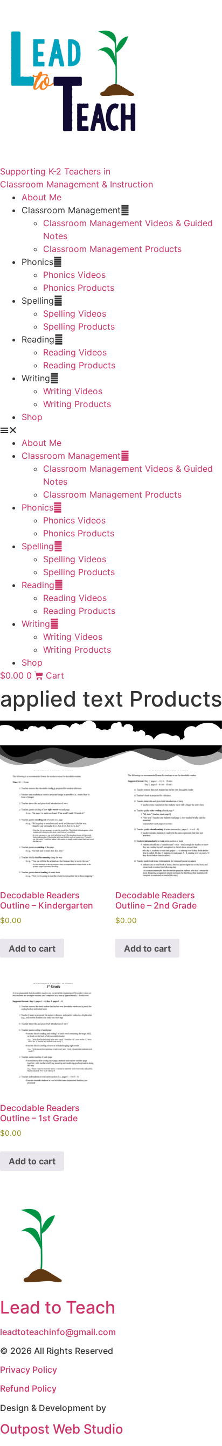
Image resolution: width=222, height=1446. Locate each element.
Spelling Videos (74, 313)
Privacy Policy (28, 1369)
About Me (41, 197)
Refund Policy (28, 1388)
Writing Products (77, 404)
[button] (111, 429)
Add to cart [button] (32, 948)
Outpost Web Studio (61, 1429)
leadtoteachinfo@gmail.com (58, 1331)
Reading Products (79, 365)
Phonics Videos (74, 274)
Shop (32, 416)
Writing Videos (72, 391)
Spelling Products (79, 326)
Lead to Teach (57, 1307)
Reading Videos (75, 352)
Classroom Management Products (112, 248)
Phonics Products (78, 287)
